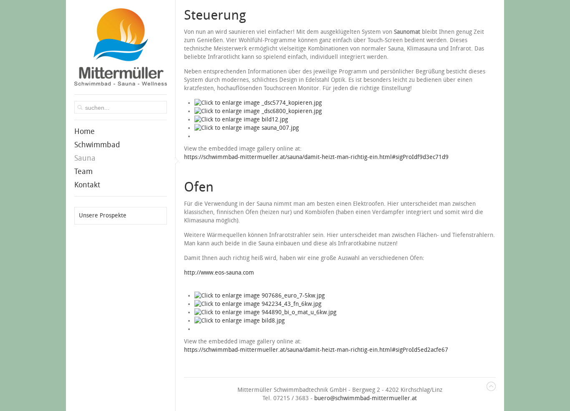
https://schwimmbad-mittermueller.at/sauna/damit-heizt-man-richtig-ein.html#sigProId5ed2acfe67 (316, 349)
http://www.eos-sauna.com (219, 272)
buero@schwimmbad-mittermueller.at (365, 398)
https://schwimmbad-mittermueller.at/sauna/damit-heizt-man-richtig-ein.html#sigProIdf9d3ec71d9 (316, 157)
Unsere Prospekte (102, 215)
